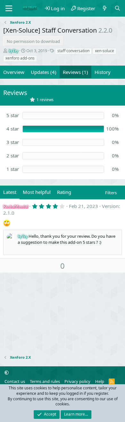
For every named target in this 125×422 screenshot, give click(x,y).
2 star (12, 155)
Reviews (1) (75, 72)
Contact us (14, 381)
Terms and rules (45, 381)
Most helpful (37, 192)
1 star (12, 169)
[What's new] (104, 8)
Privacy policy (77, 381)
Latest (9, 192)
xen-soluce (104, 50)
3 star (12, 142)
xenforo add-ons (20, 58)
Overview (13, 72)
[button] (6, 372)
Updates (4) (43, 72)
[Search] (117, 8)
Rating (64, 192)
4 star (12, 128)
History (103, 72)
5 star (12, 115)
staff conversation (73, 50)
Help (99, 381)
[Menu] (8, 8)
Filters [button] (111, 192)
